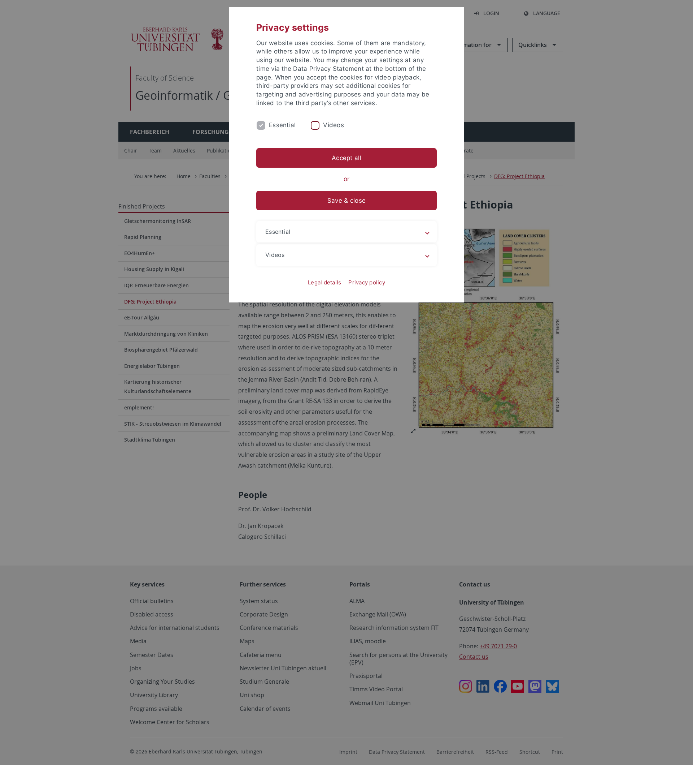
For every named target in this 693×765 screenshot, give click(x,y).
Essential (282, 125)
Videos (333, 125)
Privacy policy (366, 282)
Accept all (346, 158)
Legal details (324, 282)
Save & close (346, 200)
